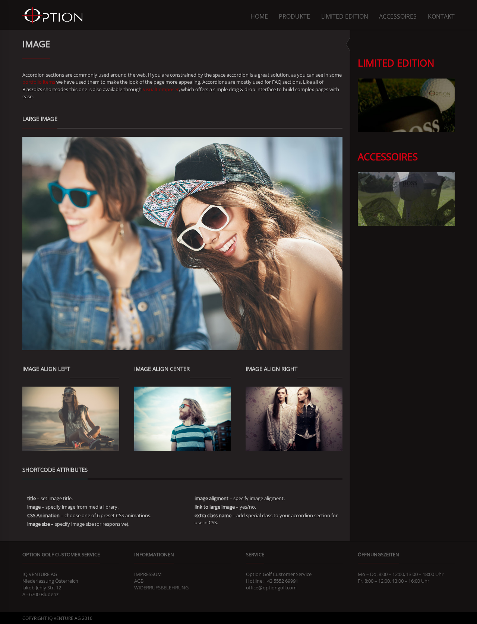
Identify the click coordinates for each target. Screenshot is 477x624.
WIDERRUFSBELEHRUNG (161, 587)
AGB (138, 580)
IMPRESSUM (148, 574)
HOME (259, 16)
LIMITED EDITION (344, 16)
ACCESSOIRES (398, 16)
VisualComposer (161, 89)
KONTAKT (441, 16)
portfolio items (38, 82)
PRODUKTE (294, 16)
